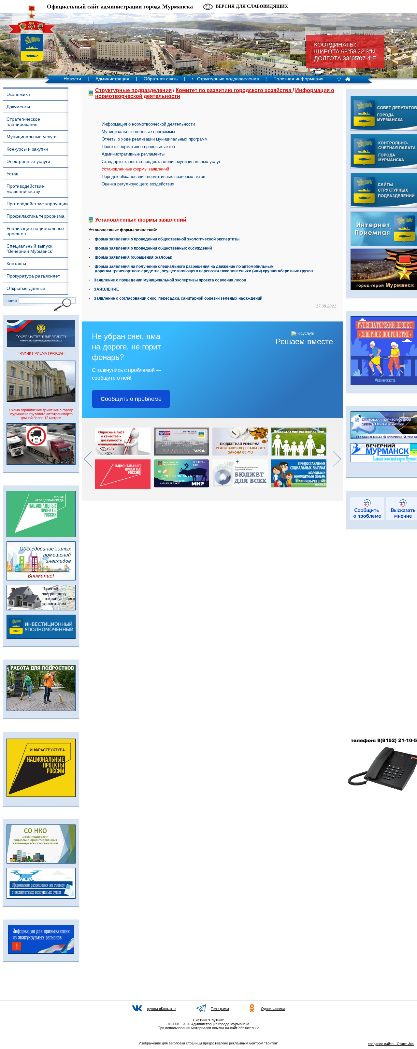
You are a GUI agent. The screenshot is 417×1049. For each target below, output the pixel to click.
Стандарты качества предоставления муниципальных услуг (161, 161)
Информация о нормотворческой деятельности (148, 124)
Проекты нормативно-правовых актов (138, 146)
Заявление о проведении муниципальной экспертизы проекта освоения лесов (170, 280)
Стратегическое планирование (23, 121)
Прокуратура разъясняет (33, 276)
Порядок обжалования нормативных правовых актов (153, 176)
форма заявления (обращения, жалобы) (133, 257)
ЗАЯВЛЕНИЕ (106, 289)
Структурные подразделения (228, 78)
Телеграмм (220, 1009)
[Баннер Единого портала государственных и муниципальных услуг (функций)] (41, 346)
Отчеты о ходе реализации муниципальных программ (155, 139)
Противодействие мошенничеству (25, 189)
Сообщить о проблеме (131, 399)
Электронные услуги (28, 161)
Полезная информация (298, 78)
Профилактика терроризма (36, 216)
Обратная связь (161, 78)
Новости (72, 78)
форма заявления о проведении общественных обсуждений (153, 248)
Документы (18, 106)
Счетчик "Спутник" (208, 1020)
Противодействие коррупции (37, 203)
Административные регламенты (133, 154)
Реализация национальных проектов (36, 231)
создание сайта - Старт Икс (391, 1044)
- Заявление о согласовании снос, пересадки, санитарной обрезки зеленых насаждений (175, 298)
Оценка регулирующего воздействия (138, 184)
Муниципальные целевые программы (138, 131)
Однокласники (273, 1009)
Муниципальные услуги (32, 136)
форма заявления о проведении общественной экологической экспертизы (167, 239)
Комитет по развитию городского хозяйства (234, 90)
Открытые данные (26, 288)
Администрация (112, 78)
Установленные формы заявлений (135, 169)
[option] (124, 458)
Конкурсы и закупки (27, 149)
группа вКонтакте (161, 1009)
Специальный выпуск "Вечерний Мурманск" (30, 248)
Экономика (18, 94)
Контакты (16, 263)
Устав (12, 173)
